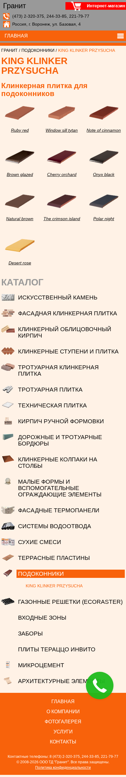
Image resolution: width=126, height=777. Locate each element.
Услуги (63, 731)
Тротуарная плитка (50, 389)
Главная (16, 35)
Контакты (63, 741)
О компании (63, 711)
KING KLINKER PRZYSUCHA (54, 585)
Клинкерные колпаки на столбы (57, 462)
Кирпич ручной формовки (61, 421)
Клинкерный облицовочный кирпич (64, 332)
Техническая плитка (52, 405)
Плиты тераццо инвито (56, 649)
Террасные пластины (54, 558)
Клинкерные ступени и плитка (68, 351)
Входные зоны (42, 617)
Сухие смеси (39, 542)
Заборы (30, 633)
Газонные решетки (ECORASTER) (70, 602)
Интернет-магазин (93, 6)
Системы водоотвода (54, 526)
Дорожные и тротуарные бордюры (60, 440)
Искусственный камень (57, 297)
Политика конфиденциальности (63, 767)
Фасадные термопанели (58, 510)
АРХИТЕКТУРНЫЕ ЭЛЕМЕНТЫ (61, 681)
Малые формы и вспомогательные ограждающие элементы (60, 488)
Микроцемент (41, 665)
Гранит (14, 6)
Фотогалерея (63, 721)
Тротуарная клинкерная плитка (58, 370)
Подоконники (37, 50)
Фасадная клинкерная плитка (67, 313)
